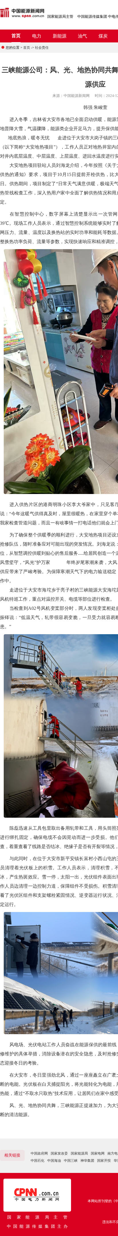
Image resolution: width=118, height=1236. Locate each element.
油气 (82, 36)
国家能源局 (79, 1153)
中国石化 (37, 1161)
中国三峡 (71, 1161)
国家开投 (104, 1161)
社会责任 (42, 48)
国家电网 (98, 1153)
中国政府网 (39, 1153)
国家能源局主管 (60, 16)
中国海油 (54, 1161)
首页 (16, 35)
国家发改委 (59, 1153)
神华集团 (87, 1161)
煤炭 (103, 36)
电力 (36, 36)
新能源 (59, 36)
